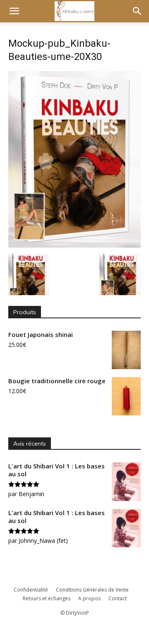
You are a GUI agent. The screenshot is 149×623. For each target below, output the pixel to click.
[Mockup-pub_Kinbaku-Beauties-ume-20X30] (74, 245)
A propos (89, 598)
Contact (117, 598)
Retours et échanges (46, 598)
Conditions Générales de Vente (92, 589)
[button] (14, 11)
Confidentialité (31, 589)
